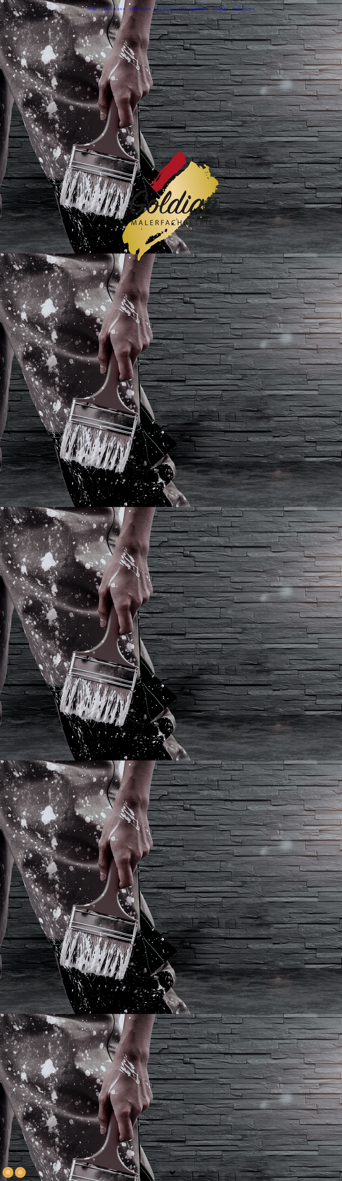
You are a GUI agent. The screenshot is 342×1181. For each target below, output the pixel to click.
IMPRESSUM (242, 9)
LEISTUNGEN (112, 9)
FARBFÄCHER (140, 9)
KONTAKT (220, 9)
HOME (92, 9)
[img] (171, 590)
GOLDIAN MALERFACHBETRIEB (180, 9)
